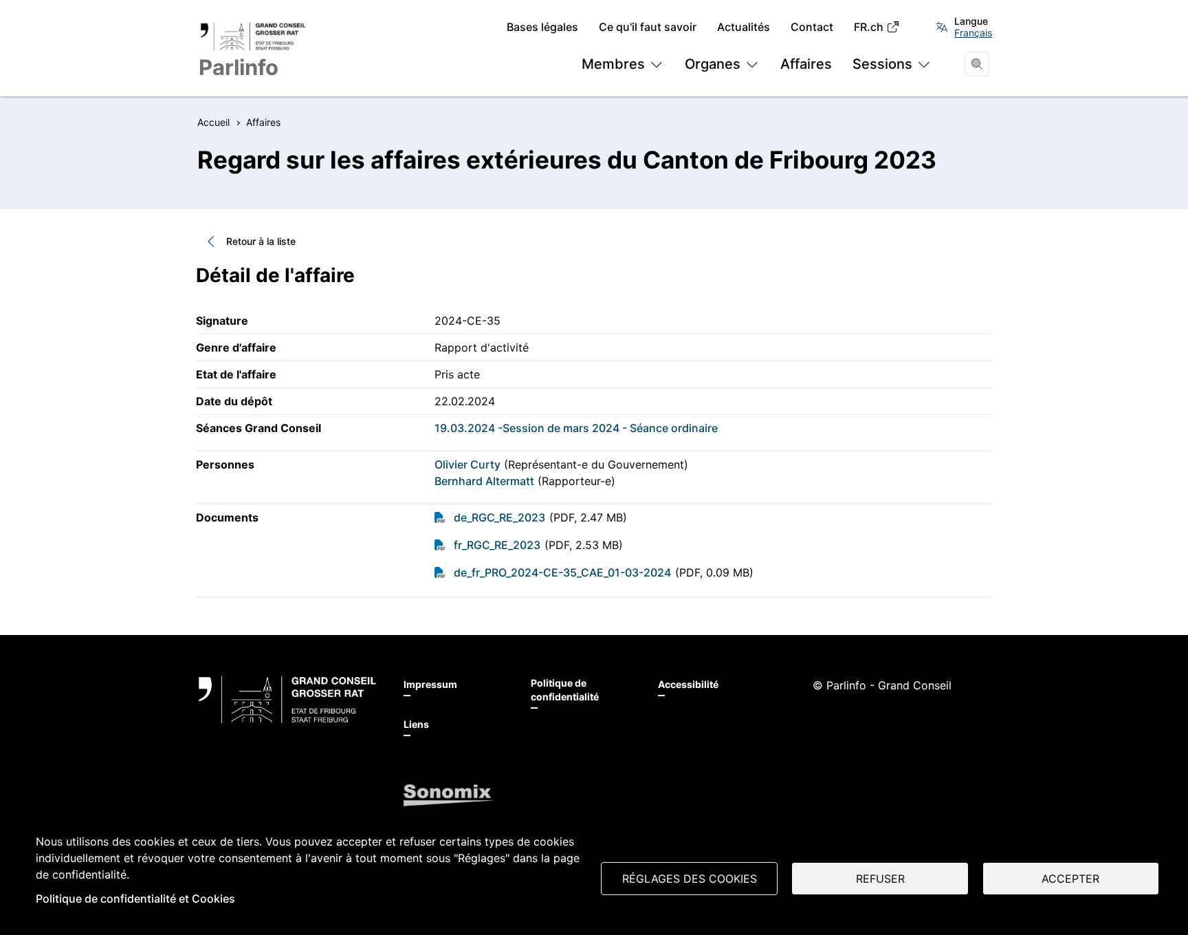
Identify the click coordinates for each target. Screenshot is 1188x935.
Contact (812, 27)
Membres (613, 64)
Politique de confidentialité (565, 689)
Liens (416, 724)
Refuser (880, 878)
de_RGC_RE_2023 (499, 517)
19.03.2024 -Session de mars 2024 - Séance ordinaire (576, 428)
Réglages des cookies (689, 878)
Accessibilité (688, 684)
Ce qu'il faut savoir (647, 27)
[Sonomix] (449, 795)
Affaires (806, 64)
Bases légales (542, 27)
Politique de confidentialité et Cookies (135, 898)
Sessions (882, 64)
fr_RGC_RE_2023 (497, 545)
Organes (712, 64)
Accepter (1070, 878)
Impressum (430, 684)
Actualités (743, 27)
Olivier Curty (467, 464)
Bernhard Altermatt (484, 481)
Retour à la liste (261, 241)
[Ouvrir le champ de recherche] (977, 64)
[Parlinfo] (287, 699)
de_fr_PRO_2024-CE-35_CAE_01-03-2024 (562, 572)
